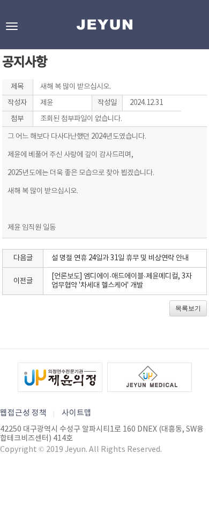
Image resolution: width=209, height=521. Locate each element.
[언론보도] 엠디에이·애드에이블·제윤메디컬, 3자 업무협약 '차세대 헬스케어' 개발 (121, 281)
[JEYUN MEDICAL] (149, 377)
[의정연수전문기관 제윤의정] (60, 377)
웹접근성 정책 (23, 413)
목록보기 (188, 308)
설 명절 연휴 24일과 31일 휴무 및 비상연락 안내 (120, 258)
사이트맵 (77, 413)
